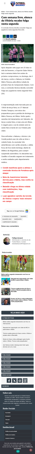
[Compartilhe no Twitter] (11, 36)
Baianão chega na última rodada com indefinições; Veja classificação (16, 189)
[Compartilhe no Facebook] (7, 36)
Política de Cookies (10, 434)
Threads (7, 419)
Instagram (8, 416)
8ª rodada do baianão (10, 216)
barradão (18, 219)
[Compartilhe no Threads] (15, 36)
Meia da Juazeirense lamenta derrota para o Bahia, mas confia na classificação (18, 180)
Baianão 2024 (6, 219)
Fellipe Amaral (11, 39)
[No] (33, 447)
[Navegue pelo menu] (5, 3)
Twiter (6, 423)
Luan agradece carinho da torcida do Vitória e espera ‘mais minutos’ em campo (17, 198)
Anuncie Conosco (9, 438)
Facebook (7, 412)
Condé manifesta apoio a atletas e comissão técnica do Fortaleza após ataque (18, 170)
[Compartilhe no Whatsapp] (4, 36)
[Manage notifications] (30, 450)
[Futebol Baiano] (18, 4)
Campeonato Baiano (9, 222)
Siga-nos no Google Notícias (15, 211)
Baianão (23, 216)
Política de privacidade (11, 431)
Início (3, 11)
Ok (18, 451)
